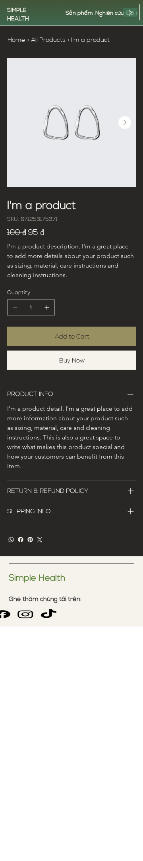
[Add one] (47, 307)
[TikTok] (48, 614)
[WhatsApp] (11, 540)
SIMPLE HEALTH (18, 14)
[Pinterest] (30, 540)
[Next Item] (124, 122)
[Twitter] (40, 540)
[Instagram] (25, 614)
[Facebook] (21, 540)
